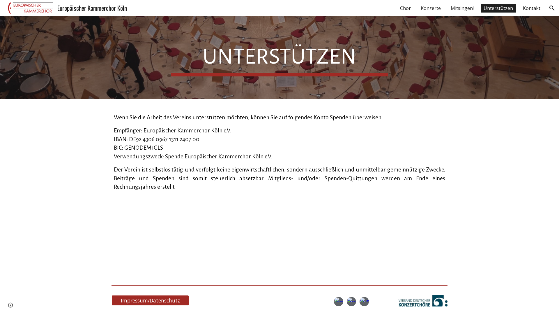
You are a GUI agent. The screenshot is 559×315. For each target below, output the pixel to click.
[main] (279, 58)
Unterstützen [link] (498, 8)
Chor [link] (405, 8)
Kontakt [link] (531, 8)
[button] (552, 8)
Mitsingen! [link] (462, 8)
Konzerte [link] (431, 8)
